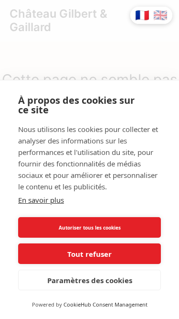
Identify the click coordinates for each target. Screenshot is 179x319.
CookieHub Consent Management (105, 304)
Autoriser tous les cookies (90, 227)
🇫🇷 (142, 15)
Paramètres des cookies (89, 280)
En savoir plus (41, 200)
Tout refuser (89, 254)
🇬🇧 (160, 15)
